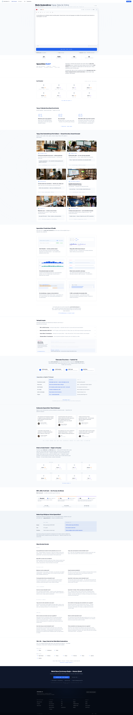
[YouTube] (92, 713)
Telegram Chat (75, 705)
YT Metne (50, 709)
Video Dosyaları (51, 707)
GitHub (74, 707)
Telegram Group (76, 703)
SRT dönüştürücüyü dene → (41, 351)
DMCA (86, 703)
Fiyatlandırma (29, 1)
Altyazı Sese (39, 705)
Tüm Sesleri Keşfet (66, 483)
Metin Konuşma (14, 1)
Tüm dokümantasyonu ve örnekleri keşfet (67, 313)
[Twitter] (94, 713)
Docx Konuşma (51, 703)
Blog (62, 703)
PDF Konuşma (51, 705)
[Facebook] (95, 713)
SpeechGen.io (41, 713)
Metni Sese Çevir (67, 49)
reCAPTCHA (87, 707)
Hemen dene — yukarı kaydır (67, 126)
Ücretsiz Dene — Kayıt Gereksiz (62, 677)
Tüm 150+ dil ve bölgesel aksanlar (66, 662)
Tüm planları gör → (66, 399)
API (61, 705)
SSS (24, 1)
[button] (60, 10)
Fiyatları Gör (74, 677)
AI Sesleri (38, 703)
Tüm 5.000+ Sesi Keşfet (66, 100)
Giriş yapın (128, 1)
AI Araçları (20, 1)
